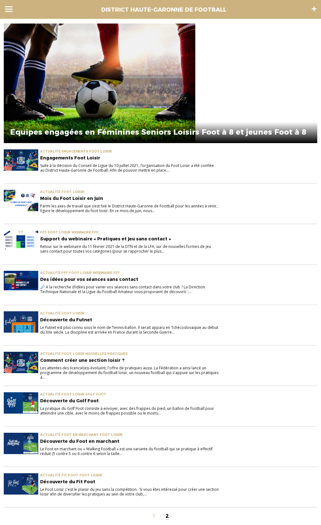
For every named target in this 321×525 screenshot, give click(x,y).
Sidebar (314, 9)
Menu (8, 9)
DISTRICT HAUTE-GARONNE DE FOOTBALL (163, 9)
